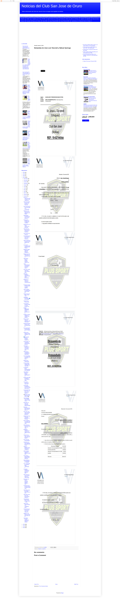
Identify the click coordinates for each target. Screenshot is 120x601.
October (25, 181)
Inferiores (77, 18)
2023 (24, 174)
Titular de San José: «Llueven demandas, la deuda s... (27, 436)
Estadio (28, 18)
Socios (39, 20)
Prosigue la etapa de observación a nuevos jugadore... (27, 286)
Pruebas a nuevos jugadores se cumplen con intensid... (27, 316)
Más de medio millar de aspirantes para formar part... (27, 320)
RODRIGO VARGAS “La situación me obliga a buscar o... (27, 431)
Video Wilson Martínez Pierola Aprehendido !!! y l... (27, 374)
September (26, 183)
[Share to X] (53, 547)
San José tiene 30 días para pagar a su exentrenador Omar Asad (26, 73)
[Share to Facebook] (54, 547)
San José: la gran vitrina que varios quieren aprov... (27, 271)
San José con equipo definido (29, 98)
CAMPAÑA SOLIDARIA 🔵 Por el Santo (27, 298)
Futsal (57, 18)
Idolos (72, 18)
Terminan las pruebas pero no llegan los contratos (26, 221)
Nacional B (86, 76)
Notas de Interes (95, 18)
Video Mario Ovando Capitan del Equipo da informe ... (26, 520)
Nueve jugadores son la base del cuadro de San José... (27, 422)
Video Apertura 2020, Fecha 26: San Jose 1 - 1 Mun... (27, 500)
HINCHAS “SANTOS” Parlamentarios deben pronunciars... (27, 275)
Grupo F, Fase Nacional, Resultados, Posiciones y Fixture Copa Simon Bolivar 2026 (90, 78)
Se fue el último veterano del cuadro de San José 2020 (27, 364)
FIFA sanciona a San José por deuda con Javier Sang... (27, 476)
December (26, 178)
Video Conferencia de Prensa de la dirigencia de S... (27, 242)
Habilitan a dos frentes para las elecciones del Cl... (27, 515)
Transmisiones (74, 20)
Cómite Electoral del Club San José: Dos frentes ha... (27, 510)
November (26, 180)
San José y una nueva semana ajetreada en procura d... (27, 413)
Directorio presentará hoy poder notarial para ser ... (27, 409)
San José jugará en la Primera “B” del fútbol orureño (92, 87)
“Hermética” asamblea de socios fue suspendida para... (26, 348)
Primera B (23, 20)
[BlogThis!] (52, 547)
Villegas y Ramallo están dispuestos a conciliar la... (27, 448)
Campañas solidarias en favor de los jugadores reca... (26, 471)
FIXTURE (43, 18)
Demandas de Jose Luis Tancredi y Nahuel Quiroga (27, 404)
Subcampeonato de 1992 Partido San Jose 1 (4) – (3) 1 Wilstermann (90, 48)
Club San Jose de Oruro (88, 85)
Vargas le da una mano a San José (27, 294)
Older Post (76, 584)
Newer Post (36, 584)
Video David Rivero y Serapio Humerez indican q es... (27, 260)
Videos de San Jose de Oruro (89, 96)
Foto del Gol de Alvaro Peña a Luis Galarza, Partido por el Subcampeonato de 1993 (90, 55)
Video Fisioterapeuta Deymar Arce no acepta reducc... (27, 265)
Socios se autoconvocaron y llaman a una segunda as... (27, 199)
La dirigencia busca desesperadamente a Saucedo (27, 369)
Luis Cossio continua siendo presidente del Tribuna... (27, 246)
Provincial (28, 20)
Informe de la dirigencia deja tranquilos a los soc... (27, 334)
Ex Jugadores (34, 18)
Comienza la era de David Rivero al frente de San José (27, 487)
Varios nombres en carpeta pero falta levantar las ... (27, 291)
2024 (24, 172)
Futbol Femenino (50, 18)
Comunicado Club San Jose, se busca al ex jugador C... (27, 391)
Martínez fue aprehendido (26, 361)
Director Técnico (93, 16)
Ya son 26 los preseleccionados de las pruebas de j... (27, 305)
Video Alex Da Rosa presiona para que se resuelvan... (27, 230)
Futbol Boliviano (87, 69)
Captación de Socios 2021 (26, 301)
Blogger (62, 592)
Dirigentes (23, 18)
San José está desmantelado (27, 440)
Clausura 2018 (53, 16)
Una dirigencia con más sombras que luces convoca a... (27, 237)
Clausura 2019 (61, 16)
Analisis (31, 16)
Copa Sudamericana (84, 16)
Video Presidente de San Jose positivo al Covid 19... (27, 203)
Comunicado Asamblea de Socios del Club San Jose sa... (27, 387)
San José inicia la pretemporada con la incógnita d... (27, 329)
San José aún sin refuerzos (27, 234)
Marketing (88, 18)
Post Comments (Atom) (43, 586)
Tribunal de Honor (82, 20)
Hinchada (62, 18)
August (25, 184)
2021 (24, 177)
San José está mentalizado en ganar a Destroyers (26, 47)
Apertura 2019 (38, 16)
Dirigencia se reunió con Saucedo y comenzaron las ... (27, 281)
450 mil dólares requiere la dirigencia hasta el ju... (27, 453)
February (25, 194)
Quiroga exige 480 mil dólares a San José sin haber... (27, 379)
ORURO (85, 104)
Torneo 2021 (44, 20)
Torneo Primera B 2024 (64, 20)
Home (56, 584)
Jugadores (82, 18)
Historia (67, 18)
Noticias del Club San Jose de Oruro (52, 6)
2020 (24, 524)
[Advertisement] (60, 32)
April (25, 191)
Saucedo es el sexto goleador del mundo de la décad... (27, 444)
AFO (21, 16)
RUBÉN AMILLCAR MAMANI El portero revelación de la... (26, 310)
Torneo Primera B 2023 (53, 20)
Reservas (34, 20)
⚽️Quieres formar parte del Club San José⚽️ (27, 395)
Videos (89, 20)
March (25, 192)
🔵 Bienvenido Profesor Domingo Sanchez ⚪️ (26, 338)
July (25, 186)
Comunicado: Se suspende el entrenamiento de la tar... (27, 343)
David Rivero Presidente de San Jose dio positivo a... (27, 217)
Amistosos (26, 16)
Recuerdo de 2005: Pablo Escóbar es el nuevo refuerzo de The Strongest (90, 45)
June (25, 188)
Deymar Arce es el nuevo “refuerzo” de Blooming (27, 226)
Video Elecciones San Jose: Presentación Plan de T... (27, 496)
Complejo (67, 16)
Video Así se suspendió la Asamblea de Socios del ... (26, 353)
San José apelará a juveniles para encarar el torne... (27, 357)
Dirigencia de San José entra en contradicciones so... (27, 255)
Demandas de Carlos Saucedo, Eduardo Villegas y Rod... (26, 481)
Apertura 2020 (45, 16)
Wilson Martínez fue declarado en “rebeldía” (27, 461)
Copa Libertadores (75, 16)
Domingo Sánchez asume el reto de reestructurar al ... (27, 325)
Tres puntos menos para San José (26, 383)
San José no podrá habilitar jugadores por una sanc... (27, 457)
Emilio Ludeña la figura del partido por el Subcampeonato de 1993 (90, 52)
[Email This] (51, 547)
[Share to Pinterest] (55, 547)
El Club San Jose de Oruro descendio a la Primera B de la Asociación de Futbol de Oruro (93, 99)
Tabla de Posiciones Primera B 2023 (89, 61)
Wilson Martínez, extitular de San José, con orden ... (27, 426)
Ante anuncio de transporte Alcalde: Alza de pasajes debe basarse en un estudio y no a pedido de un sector (90, 106)
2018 (24, 527)
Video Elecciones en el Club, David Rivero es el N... (27, 491)
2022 (24, 175)
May (25, 189)
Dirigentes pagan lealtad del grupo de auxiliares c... (27, 251)
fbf (39, 18)
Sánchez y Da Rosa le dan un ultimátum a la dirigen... (27, 212)
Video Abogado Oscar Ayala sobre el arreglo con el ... (27, 400)
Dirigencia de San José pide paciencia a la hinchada (27, 418)
